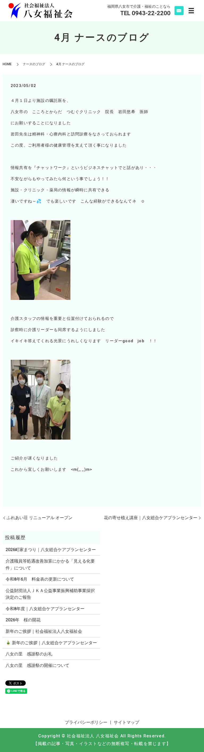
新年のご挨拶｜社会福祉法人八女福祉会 (44, 631)
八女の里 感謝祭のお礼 (29, 653)
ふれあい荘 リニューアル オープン (40, 517)
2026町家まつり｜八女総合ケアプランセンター (51, 549)
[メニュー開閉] (191, 10)
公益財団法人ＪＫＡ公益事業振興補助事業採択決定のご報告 (50, 594)
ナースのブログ (34, 64)
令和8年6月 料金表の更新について (40, 579)
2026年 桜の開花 (23, 619)
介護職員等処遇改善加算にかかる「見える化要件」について (50, 565)
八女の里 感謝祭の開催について (37, 665)
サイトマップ (126, 722)
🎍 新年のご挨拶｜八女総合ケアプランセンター (51, 642)
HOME (7, 64)
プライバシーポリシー (86, 722)
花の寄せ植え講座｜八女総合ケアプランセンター (150, 517)
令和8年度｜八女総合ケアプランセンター (45, 608)
